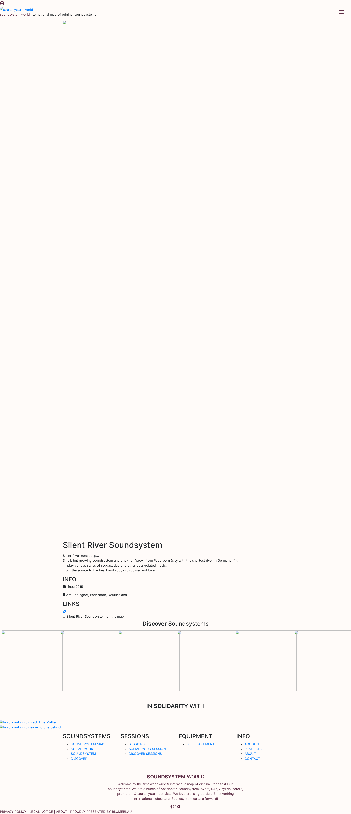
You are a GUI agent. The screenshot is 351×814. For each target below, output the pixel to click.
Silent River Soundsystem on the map (95, 616)
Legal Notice (41, 812)
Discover (79, 759)
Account (253, 744)
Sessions (137, 744)
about (61, 812)
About (250, 754)
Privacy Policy (13, 812)
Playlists (253, 749)
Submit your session (147, 749)
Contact (252, 759)
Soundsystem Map (87, 744)
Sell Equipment (200, 744)
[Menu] (341, 11)
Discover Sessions (145, 754)
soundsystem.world (15, 14)
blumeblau (122, 812)
